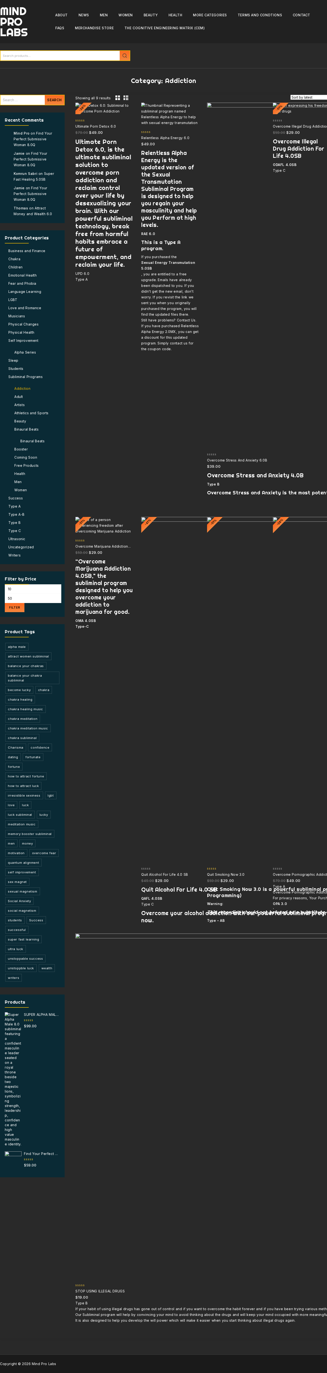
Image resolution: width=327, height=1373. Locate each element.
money (27, 843)
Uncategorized (21, 547)
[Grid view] (117, 98)
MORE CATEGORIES (210, 15)
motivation (16, 853)
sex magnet (17, 882)
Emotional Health (22, 275)
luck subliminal (20, 815)
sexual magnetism (22, 891)
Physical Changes (23, 324)
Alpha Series (25, 352)
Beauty (151, 15)
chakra (44, 690)
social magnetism (22, 910)
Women (125, 15)
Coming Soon (25, 457)
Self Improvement (23, 340)
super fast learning (23, 939)
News (84, 15)
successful (17, 930)
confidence (40, 747)
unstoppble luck (21, 968)
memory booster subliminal (30, 834)
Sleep (13, 360)
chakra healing (20, 699)
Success (15, 498)
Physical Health (21, 332)
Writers (14, 555)
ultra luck (15, 949)
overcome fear (44, 853)
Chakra (14, 259)
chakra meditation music (28, 728)
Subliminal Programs (25, 377)
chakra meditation (22, 719)
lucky (43, 815)
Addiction (22, 388)
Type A (14, 506)
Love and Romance (24, 308)
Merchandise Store (94, 28)
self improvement (22, 872)
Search (125, 55)
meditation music (22, 824)
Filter (14, 607)
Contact (301, 15)
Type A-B (16, 514)
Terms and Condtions (260, 15)
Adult (18, 397)
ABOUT (61, 15)
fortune (14, 767)
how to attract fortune (26, 776)
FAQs (59, 28)
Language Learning (24, 292)
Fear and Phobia (22, 283)
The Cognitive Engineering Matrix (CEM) (164, 28)
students (15, 920)
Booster (21, 449)
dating (13, 757)
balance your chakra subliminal (25, 678)
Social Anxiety (19, 901)
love (11, 805)
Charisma (15, 747)
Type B (14, 523)
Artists (19, 405)
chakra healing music (25, 709)
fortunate (32, 757)
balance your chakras (26, 666)
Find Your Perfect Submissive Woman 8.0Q (33, 139)
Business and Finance (26, 251)
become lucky (19, 690)
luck (25, 805)
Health (175, 15)
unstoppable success (25, 958)
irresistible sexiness (24, 795)
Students (15, 369)
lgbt (51, 795)
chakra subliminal (22, 738)
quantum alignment (23, 862)
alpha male (17, 647)
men (11, 843)
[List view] (126, 98)
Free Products (26, 465)
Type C (14, 531)
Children (15, 267)
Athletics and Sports (31, 413)
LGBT (12, 300)
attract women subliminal (28, 656)
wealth (46, 968)
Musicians (16, 316)
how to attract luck (23, 786)
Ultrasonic (16, 539)
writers (13, 978)
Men (104, 15)
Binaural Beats (26, 429)
